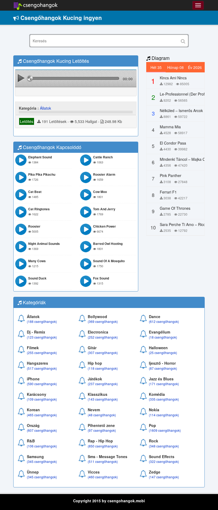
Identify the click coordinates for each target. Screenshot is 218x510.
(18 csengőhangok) (163, 337)
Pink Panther (170, 175)
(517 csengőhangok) (42, 368)
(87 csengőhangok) (163, 368)
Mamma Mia (170, 126)
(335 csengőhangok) (164, 399)
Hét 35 (156, 67)
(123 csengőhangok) (42, 337)
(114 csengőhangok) (164, 415)
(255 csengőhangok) (42, 352)
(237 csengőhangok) (103, 383)
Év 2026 (195, 67)
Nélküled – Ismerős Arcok (181, 110)
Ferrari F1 (168, 192)
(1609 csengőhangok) (165, 430)
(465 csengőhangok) (42, 415)
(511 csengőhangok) (103, 461)
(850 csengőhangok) (103, 446)
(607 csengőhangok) (42, 430)
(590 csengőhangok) (42, 383)
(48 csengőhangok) (102, 415)
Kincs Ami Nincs (173, 77)
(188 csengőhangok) (42, 321)
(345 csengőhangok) (42, 461)
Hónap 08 (175, 67)
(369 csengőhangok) (103, 321)
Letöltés (26, 121)
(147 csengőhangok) (164, 477)
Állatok (45, 108)
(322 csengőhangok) (164, 461)
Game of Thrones (175, 208)
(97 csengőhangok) (102, 430)
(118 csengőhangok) (103, 368)
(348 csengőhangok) (164, 446)
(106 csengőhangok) (42, 446)
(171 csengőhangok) (164, 383)
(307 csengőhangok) (103, 352)
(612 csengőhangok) (164, 321)
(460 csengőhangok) (103, 477)
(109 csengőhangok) (42, 399)
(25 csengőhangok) (163, 352)
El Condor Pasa (173, 143)
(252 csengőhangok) (103, 337)
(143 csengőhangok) (103, 399)
